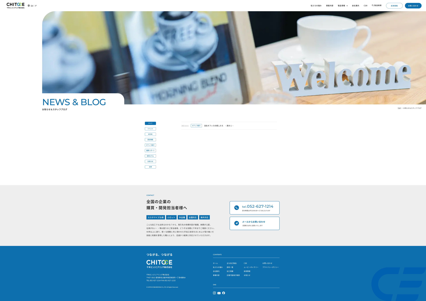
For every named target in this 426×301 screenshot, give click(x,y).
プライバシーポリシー (270, 267)
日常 (150, 167)
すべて (150, 123)
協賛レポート (150, 150)
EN (32, 5)
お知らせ (150, 161)
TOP (399, 108)
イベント (150, 129)
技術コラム (150, 156)
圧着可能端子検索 (233, 275)
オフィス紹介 (150, 145)
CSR (245, 263)
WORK (150, 134)
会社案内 (216, 271)
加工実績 (230, 271)
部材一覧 (230, 267)
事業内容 (216, 275)
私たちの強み (218, 267)
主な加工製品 (232, 263)
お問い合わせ (413, 6)
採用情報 (394, 6)
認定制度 (150, 140)
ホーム (215, 263)
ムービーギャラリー (251, 267)
